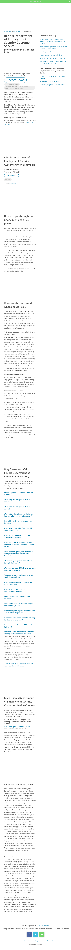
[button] (69, 1)
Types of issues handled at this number (53, 58)
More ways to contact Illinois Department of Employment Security (53, 62)
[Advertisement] (20, 140)
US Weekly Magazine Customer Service (52, 85)
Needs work (45, 926)
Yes (39, 926)
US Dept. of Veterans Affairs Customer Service (52, 77)
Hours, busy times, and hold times (51, 55)
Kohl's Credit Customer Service (50, 81)
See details (12, 183)
